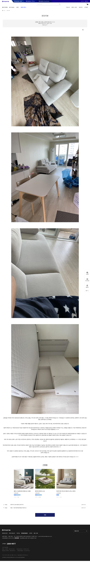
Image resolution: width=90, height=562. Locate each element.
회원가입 (86, 1)
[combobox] (80, 531)
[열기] (83, 30)
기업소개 (68, 7)
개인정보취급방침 (24, 533)
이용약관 (18, 533)
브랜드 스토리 (74, 7)
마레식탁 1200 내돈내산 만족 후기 (17, 504)
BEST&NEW (11, 7)
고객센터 (86, 7)
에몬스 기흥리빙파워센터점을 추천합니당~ (18, 507)
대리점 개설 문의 (12, 533)
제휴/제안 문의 (5, 533)
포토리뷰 (80, 7)
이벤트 (17, 7)
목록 (45, 515)
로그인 (82, 1)
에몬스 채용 (36, 533)
